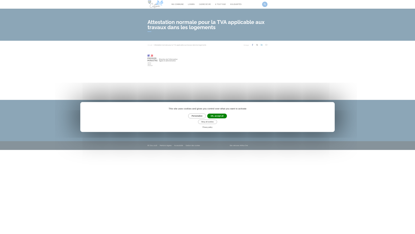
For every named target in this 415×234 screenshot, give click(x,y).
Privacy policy (207, 127)
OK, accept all (217, 116)
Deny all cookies (207, 122)
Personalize (197, 116)
